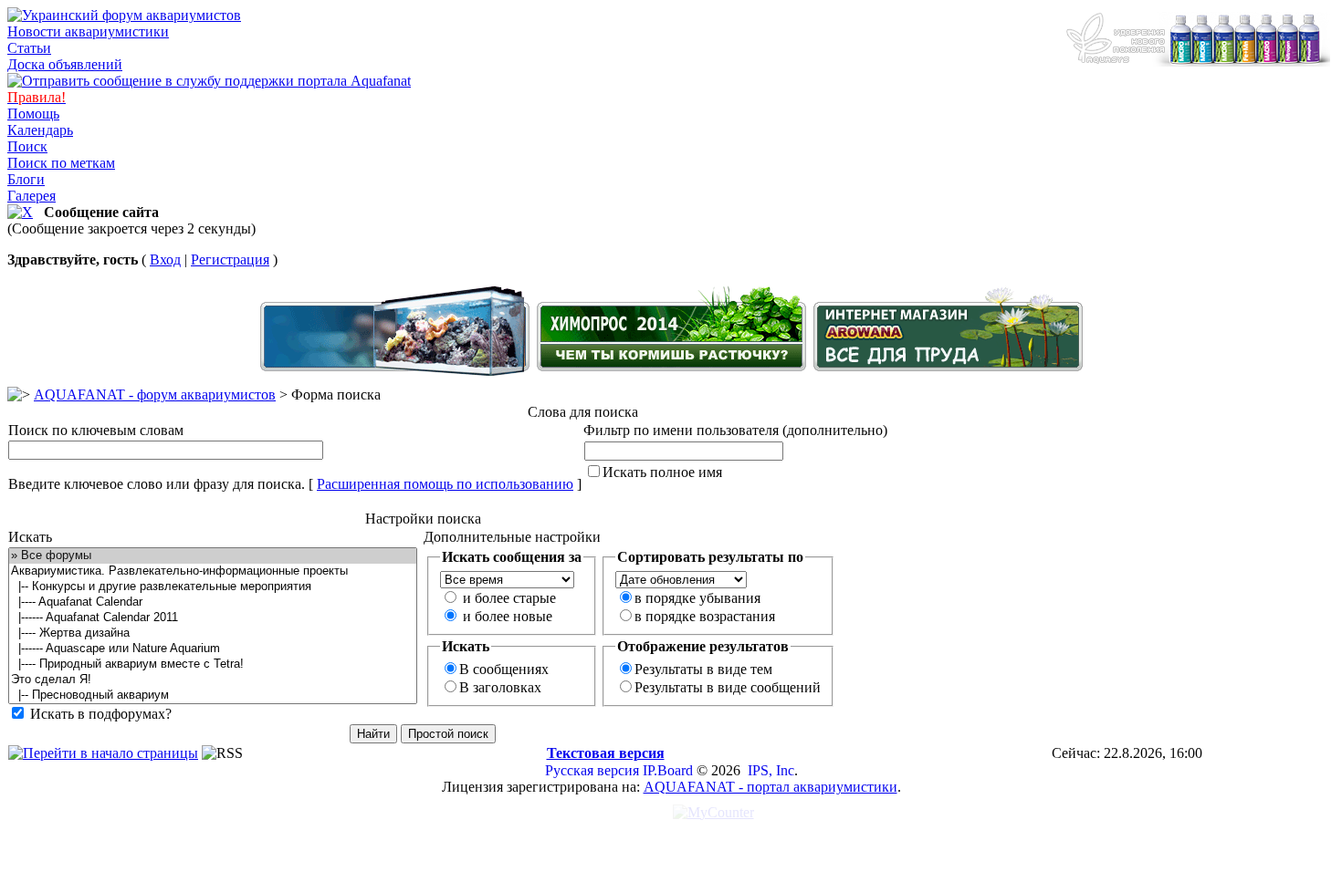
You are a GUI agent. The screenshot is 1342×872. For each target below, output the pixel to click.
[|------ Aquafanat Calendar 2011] (212, 618)
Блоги (26, 179)
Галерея (31, 195)
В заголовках (500, 687)
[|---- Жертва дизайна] (212, 633)
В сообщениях (504, 669)
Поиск (27, 146)
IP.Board (668, 770)
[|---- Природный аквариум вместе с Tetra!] (212, 664)
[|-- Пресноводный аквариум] (212, 695)
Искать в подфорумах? (101, 713)
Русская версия (592, 770)
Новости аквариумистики (88, 31)
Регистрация (230, 259)
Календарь (40, 130)
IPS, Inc (771, 770)
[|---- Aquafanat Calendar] (212, 602)
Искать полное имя (662, 472)
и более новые (507, 616)
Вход (165, 259)
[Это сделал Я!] (212, 680)
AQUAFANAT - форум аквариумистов (155, 394)
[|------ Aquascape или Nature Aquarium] (212, 649)
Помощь (33, 113)
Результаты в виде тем (703, 669)
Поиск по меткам (61, 163)
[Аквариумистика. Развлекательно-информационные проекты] (212, 571)
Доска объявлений (64, 64)
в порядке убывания (697, 598)
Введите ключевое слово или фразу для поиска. (156, 484)
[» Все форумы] (212, 556)
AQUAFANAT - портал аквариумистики (770, 786)
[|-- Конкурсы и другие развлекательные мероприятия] (212, 587)
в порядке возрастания (704, 616)
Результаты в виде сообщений (727, 687)
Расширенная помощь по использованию (445, 484)
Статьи (29, 48)
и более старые (509, 598)
